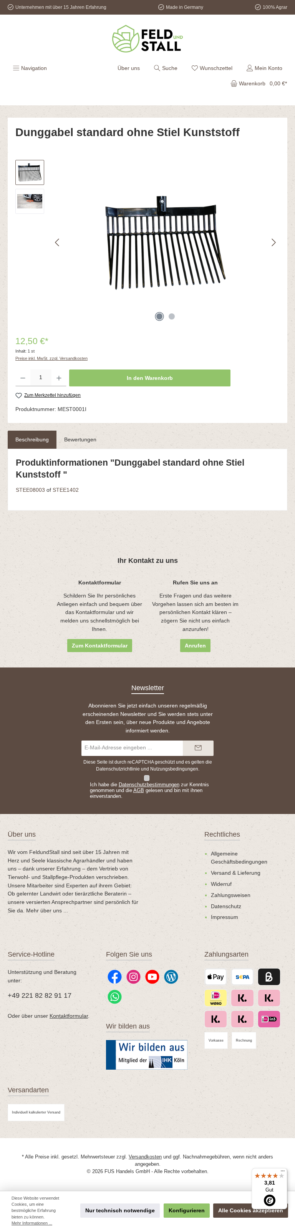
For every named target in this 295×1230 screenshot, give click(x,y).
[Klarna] (215, 1019)
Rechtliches (222, 834)
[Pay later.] (242, 998)
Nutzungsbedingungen (174, 769)
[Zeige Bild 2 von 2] (172, 316)
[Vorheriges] (57, 242)
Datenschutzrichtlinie (118, 769)
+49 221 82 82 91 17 (39, 995)
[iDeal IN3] (269, 1019)
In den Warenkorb (150, 378)
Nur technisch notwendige (120, 1210)
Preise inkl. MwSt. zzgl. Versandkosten (51, 358)
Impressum (224, 917)
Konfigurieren (187, 1210)
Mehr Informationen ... (32, 1223)
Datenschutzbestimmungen (149, 784)
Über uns (129, 68)
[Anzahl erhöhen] (58, 377)
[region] (147, 242)
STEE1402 (66, 490)
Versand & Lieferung (235, 873)
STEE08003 (30, 490)
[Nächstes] (273, 242)
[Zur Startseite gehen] (147, 38)
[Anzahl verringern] (22, 377)
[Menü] (282, 1172)
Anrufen (195, 645)
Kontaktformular (69, 1016)
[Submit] (198, 748)
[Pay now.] (269, 998)
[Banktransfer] (242, 976)
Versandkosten (145, 1157)
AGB (138, 790)
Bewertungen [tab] (80, 439)
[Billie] (269, 976)
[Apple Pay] (215, 976)
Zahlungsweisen (230, 895)
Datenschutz (226, 906)
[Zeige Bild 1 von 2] (159, 316)
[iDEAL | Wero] (215, 998)
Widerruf (221, 884)
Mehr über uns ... (47, 910)
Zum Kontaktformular (100, 645)
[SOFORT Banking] (242, 1019)
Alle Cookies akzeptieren (250, 1210)
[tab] (32, 440)
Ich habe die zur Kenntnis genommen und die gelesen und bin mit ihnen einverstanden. (149, 790)
